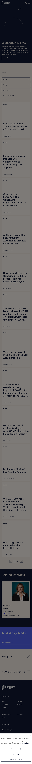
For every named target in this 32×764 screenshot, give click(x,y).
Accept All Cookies (16, 759)
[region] (16, 748)
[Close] (30, 735)
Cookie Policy (24, 744)
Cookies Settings (16, 749)
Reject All (16, 754)
